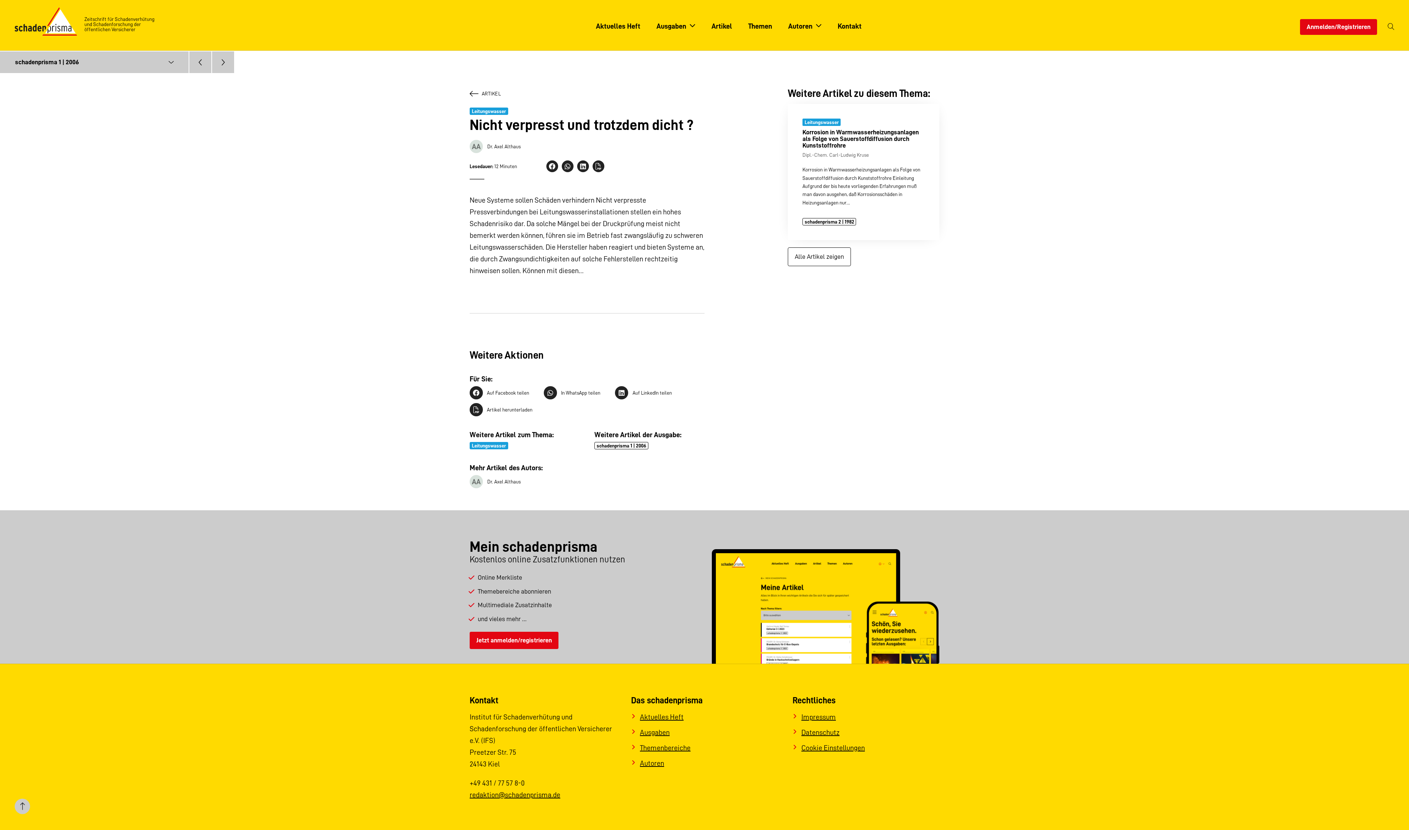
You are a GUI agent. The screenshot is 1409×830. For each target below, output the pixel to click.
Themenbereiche (665, 747)
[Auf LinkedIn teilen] (583, 166)
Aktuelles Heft (662, 717)
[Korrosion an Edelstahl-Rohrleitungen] (223, 62)
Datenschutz (820, 732)
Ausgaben (655, 732)
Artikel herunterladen (509, 409)
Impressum (818, 717)
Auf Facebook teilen (508, 392)
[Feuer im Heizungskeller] (200, 62)
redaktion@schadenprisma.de (515, 794)
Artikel (491, 93)
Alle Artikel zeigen (819, 256)
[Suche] (1391, 27)
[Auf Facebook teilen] (552, 166)
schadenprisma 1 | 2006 (621, 445)
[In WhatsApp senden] (568, 166)
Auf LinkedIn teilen (652, 392)
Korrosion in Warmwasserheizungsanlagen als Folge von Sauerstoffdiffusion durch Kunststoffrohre (860, 139)
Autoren (652, 763)
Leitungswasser (489, 111)
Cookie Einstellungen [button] (833, 747)
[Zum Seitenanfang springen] (22, 807)
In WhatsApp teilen (580, 392)
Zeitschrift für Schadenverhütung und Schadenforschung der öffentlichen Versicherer (119, 24)
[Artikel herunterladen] (598, 166)
